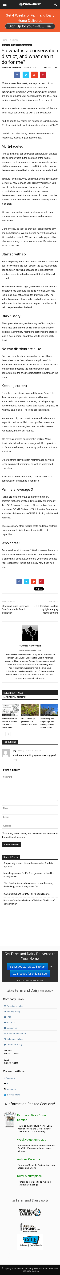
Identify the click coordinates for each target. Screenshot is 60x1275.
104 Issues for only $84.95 (30, 973)
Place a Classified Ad (16, 1034)
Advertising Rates (14, 1006)
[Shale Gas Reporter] (30, 1231)
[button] (55, 4)
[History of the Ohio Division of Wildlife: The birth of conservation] (11, 710)
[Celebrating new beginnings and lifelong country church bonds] (49, 710)
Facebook (10, 1078)
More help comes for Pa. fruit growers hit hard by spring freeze (29, 875)
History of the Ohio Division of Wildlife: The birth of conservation (29, 902)
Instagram (11, 1089)
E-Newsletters (13, 1095)
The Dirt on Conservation (21, 45)
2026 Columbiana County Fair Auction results (27, 894)
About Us (10, 1022)
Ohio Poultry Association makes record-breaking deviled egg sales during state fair (28, 885)
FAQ (8, 1017)
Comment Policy (14, 1044)
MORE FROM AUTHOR (15, 697)
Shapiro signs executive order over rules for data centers (28, 865)
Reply (15, 760)
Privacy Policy (13, 1012)
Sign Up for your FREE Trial (30, 26)
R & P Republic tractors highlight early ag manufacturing (46, 609)
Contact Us (11, 1028)
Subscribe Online (14, 1039)
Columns (6, 45)
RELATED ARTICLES (14, 693)
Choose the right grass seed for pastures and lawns (29, 722)
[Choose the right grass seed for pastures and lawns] (30, 710)
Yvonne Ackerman (12, 67)
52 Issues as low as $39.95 (27, 966)
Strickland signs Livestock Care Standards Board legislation (15, 609)
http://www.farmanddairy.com (30, 650)
